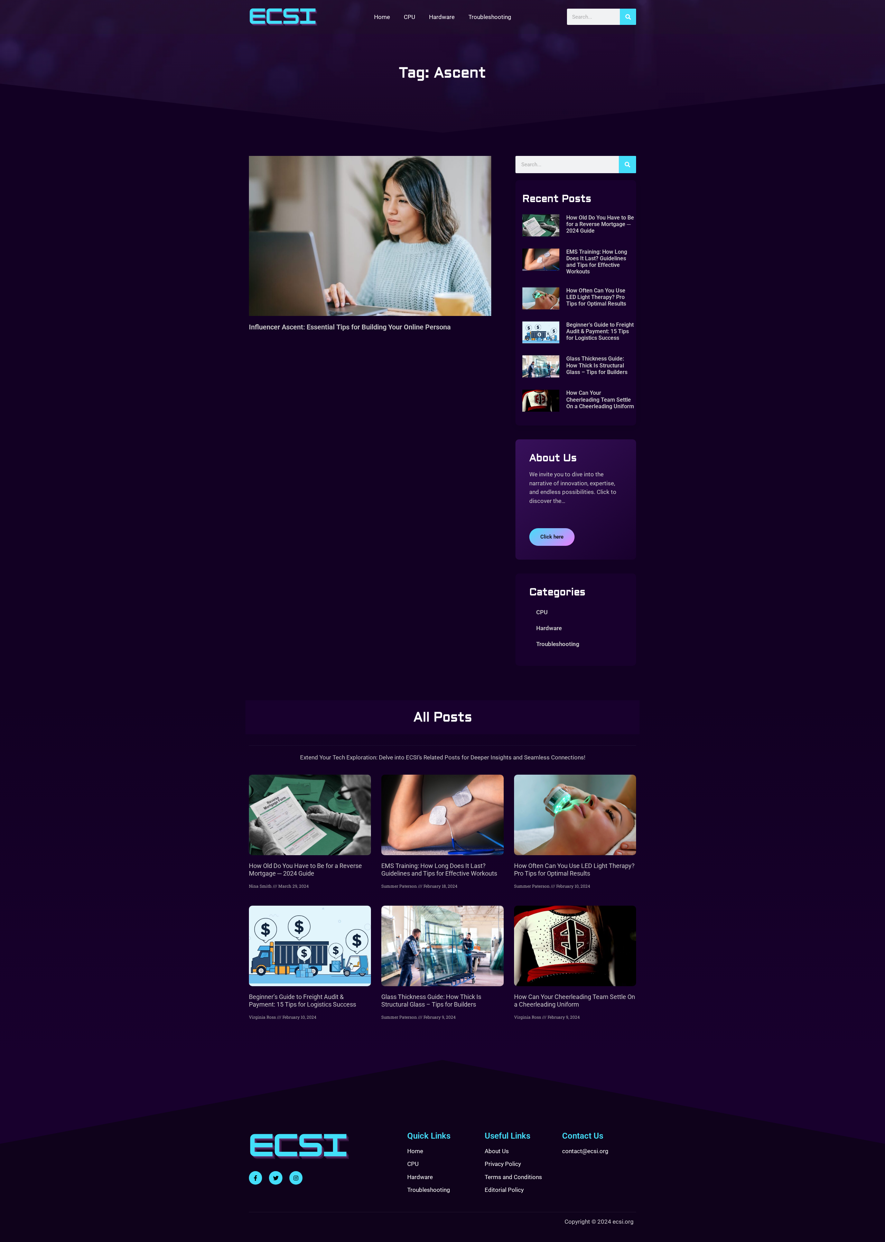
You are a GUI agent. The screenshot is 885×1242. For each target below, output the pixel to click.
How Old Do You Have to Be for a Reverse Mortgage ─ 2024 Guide (600, 224)
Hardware (442, 16)
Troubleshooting (489, 16)
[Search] (628, 17)
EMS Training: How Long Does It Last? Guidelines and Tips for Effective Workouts (596, 262)
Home (382, 16)
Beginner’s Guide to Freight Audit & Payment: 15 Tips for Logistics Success (600, 331)
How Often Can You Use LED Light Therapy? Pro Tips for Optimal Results (596, 297)
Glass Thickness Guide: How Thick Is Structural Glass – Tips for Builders (596, 365)
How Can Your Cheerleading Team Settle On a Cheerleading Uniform (600, 399)
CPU (409, 16)
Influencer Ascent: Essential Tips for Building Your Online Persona (350, 327)
